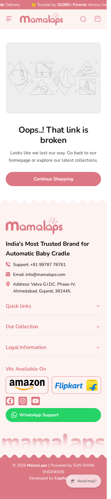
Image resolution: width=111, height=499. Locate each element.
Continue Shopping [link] (53, 179)
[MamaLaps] (41, 19)
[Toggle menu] (9, 19)
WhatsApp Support (39, 415)
